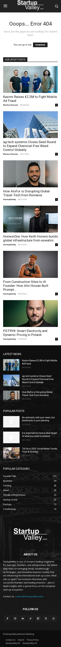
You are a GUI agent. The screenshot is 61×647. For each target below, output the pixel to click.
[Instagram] (15, 618)
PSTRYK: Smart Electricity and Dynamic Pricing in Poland (25, 333)
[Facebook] (7, 618)
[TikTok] (30, 618)
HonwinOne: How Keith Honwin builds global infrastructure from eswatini (30, 238)
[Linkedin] (23, 618)
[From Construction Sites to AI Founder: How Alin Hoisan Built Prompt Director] (30, 264)
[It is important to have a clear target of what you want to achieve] (11, 437)
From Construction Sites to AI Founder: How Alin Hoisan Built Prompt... (25, 285)
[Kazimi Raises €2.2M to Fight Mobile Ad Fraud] (30, 79)
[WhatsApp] (54, 618)
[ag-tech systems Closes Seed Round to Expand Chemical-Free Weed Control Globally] (30, 124)
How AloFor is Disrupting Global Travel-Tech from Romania (26, 193)
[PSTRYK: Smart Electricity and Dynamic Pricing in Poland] (30, 313)
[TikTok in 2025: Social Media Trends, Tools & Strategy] (11, 453)
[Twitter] (46, 618)
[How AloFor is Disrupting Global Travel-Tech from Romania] (30, 173)
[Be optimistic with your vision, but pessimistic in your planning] (11, 422)
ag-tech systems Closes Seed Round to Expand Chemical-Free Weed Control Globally (29, 146)
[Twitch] (38, 618)
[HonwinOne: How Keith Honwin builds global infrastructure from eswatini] (30, 219)
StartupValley (9, 199)
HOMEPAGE (40, 45)
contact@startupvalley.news (29, 596)
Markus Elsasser (10, 105)
